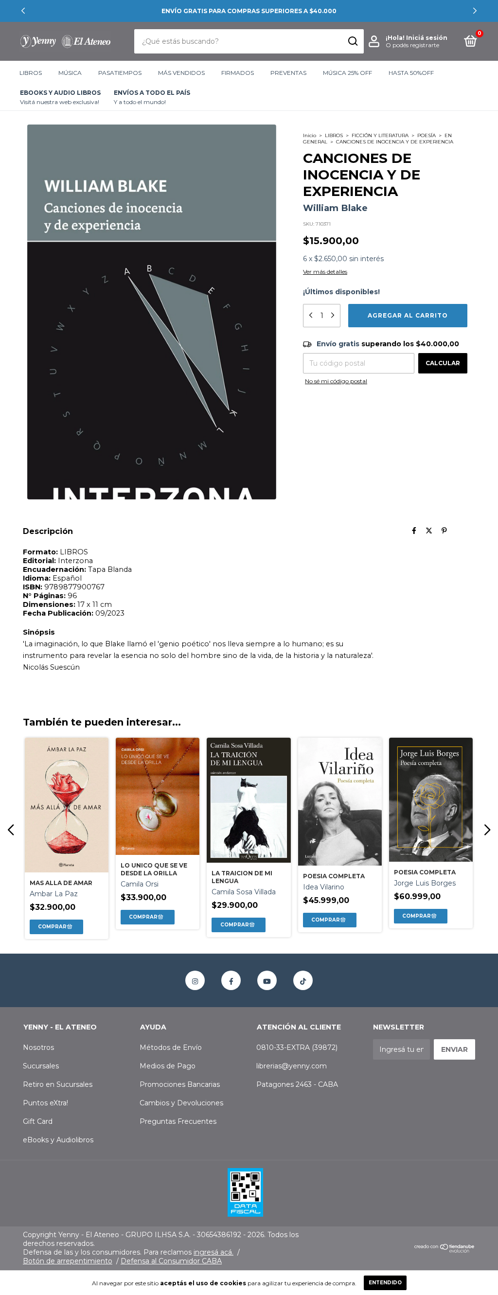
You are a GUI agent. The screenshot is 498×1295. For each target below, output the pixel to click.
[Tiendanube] (444, 1250)
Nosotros (38, 1047)
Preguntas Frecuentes (178, 1121)
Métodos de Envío (171, 1047)
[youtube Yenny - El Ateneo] (267, 980)
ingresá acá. (213, 1252)
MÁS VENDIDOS (181, 72)
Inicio (309, 135)
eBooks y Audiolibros (58, 1139)
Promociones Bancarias (180, 1084)
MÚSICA (70, 72)
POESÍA (426, 135)
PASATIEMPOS (120, 72)
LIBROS (30, 72)
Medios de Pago (168, 1066)
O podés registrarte (412, 45)
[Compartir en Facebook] (414, 531)
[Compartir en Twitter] (429, 531)
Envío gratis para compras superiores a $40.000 (249, 11)
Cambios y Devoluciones (181, 1103)
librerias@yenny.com (291, 1066)
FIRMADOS (237, 72)
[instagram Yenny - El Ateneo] (195, 980)
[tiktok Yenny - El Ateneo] (303, 980)
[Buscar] (352, 41)
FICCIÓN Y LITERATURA (380, 135)
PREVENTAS (288, 72)
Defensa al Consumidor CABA (171, 1261)
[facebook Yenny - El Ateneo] (231, 980)
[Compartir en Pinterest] (444, 531)
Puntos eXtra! (45, 1103)
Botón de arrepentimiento (67, 1261)
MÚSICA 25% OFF (347, 72)
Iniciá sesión (426, 37)
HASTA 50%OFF (411, 72)
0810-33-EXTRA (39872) (297, 1047)
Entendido (385, 1282)
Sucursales (41, 1066)
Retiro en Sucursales (57, 1084)
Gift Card (38, 1121)
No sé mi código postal (336, 381)
